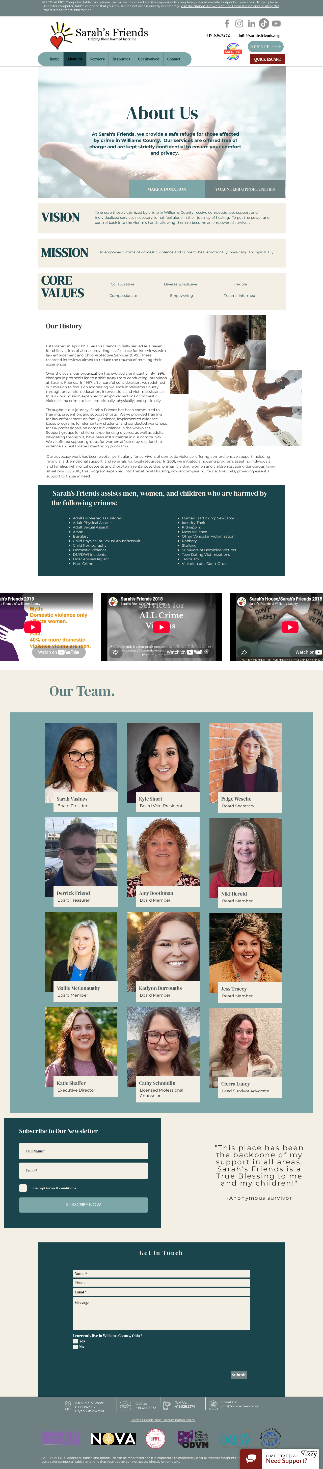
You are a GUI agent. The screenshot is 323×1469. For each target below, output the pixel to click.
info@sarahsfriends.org (260, 35)
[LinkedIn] (251, 23)
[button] (121, 59)
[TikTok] (264, 23)
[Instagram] (239, 23)
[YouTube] (276, 23)
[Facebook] (227, 23)
